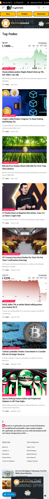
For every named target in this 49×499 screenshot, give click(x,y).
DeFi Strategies (9, 395)
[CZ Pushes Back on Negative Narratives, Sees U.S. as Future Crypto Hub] (24, 196)
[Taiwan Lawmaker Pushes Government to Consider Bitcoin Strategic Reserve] (24, 335)
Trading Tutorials (10, 162)
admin (7, 84)
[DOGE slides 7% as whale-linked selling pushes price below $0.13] (24, 288)
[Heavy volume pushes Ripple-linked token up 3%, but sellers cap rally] (24, 55)
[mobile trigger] (4, 7)
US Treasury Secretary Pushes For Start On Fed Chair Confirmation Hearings (22, 258)
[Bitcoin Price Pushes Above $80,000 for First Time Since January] (24, 149)
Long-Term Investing (11, 254)
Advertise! (41, 14)
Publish (25, 14)
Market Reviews (9, 115)
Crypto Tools (8, 68)
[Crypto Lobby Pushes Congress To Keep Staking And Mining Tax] (24, 102)
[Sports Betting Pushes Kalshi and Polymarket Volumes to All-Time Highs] (24, 382)
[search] (38, 7)
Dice (8, 14)
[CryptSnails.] (15, 7)
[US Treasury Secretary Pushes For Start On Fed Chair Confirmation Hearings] (24, 241)
